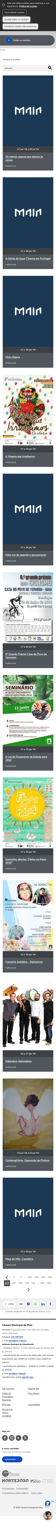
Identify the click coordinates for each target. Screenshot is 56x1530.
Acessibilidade (8, 1488)
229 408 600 (17, 1337)
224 (36, 1277)
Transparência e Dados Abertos (15, 1493)
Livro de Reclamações (10, 1473)
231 (34, 1283)
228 (14, 1283)
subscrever (10, 1459)
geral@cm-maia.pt (17, 1340)
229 (20, 1283)
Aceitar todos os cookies (16, 19)
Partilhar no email (21, 1304)
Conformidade (22, 1488)
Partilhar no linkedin (43, 1304)
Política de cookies (28, 6)
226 (50, 1277)
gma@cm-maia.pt (17, 1373)
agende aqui (27, 1377)
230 (27, 1283)
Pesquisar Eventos (12, 59)
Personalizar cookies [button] (14, 12)
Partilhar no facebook (50, 1304)
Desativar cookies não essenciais (20, 26)
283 (49, 1283)
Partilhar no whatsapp (36, 1304)
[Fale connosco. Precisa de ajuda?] (50, 1524)
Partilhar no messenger (28, 1304)
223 (30, 1277)
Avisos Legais (36, 1493)
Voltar (11, 1303)
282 (42, 1283)
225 (43, 1277)
